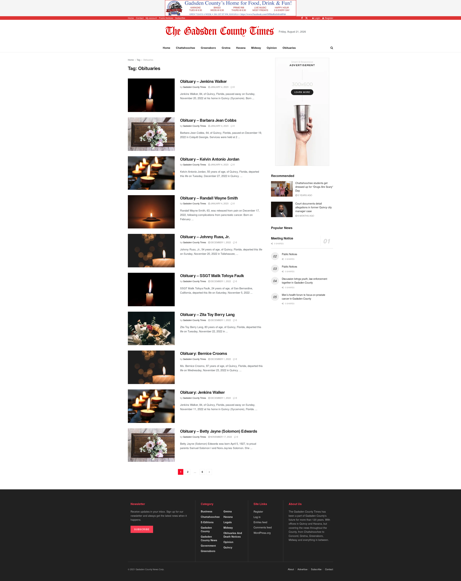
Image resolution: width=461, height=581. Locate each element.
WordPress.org (262, 533)
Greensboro (208, 48)
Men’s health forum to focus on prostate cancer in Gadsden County (303, 296)
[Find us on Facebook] (302, 18)
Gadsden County (206, 529)
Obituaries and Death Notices (232, 534)
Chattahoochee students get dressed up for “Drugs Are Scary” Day (314, 186)
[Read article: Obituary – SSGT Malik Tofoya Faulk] (151, 289)
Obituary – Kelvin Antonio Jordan (209, 159)
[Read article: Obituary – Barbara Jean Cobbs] (151, 134)
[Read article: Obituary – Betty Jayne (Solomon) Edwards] (151, 445)
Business (206, 511)
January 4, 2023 (219, 86)
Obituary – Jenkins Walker (203, 81)
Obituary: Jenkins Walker (202, 392)
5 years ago (304, 195)
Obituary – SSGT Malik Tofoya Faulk (212, 275)
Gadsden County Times (194, 86)
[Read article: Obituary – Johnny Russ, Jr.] (151, 250)
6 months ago (305, 215)
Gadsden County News (209, 538)
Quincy (227, 547)
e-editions (207, 522)
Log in (257, 517)
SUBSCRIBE (141, 529)
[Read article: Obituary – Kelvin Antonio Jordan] (151, 173)
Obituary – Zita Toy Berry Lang (207, 314)
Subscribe (180, 17)
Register (328, 17)
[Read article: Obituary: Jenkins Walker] (151, 406)
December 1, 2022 (220, 242)
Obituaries (289, 48)
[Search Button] (331, 47)
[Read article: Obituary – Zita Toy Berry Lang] (151, 328)
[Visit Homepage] (219, 31)
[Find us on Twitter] (306, 18)
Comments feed (263, 527)
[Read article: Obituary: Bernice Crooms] (151, 367)
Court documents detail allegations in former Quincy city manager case (313, 207)
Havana (240, 48)
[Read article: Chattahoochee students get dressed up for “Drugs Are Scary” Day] (282, 189)
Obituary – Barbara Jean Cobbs (208, 120)
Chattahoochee (185, 48)
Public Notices (166, 17)
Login (317, 17)
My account (151, 17)
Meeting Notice (282, 238)
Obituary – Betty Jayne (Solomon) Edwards (218, 431)
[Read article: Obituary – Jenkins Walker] (151, 95)
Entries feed (260, 522)
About (291, 569)
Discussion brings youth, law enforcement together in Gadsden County (304, 280)
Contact (140, 17)
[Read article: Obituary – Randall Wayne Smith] (151, 212)
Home (131, 17)
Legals (227, 522)
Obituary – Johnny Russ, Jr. (205, 236)
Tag (138, 59)
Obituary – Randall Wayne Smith (209, 198)
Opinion (272, 48)
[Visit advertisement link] (230, 8)
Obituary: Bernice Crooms (203, 353)
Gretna (226, 48)
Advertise (302, 569)
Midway (256, 48)
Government (208, 545)
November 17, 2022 (221, 436)
